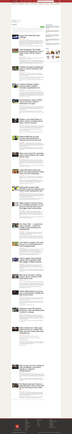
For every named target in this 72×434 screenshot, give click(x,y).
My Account (51, 422)
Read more (41, 45)
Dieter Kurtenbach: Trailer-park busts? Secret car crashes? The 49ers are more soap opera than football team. (31, 330)
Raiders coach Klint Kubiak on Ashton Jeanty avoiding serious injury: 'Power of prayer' (31, 121)
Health (27, 3)
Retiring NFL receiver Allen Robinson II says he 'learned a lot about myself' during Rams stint (31, 189)
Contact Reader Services (53, 421)
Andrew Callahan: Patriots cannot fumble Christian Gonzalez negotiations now (29, 86)
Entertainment (20, 3)
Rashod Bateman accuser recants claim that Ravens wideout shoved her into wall (30, 138)
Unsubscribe (52, 432)
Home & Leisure (33, 3)
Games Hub (57, 3)
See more (58, 60)
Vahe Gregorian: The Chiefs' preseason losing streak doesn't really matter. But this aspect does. (31, 52)
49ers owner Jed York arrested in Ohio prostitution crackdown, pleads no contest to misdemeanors (31, 368)
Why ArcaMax (51, 424)
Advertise (39, 432)
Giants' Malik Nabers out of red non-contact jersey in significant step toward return (31, 293)
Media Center (51, 425)
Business (14, 3)
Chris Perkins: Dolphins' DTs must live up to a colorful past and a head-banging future (31, 244)
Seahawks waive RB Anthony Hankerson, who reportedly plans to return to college (31, 310)
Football (23, 39)
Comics (38, 422)
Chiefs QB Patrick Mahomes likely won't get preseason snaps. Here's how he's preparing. (31, 172)
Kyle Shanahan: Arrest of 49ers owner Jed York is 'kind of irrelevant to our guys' (30, 102)
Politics (46, 3)
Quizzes (38, 425)
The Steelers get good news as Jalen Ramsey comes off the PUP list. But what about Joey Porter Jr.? (31, 386)
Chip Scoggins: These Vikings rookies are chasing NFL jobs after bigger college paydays (30, 260)
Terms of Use (48, 432)
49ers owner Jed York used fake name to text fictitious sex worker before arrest (31, 155)
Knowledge (41, 3)
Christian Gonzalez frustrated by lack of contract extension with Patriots (31, 69)
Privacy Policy (43, 432)
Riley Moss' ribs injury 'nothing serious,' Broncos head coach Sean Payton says (30, 276)
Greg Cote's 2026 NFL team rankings (29, 36)
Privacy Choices (57, 432)
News (38, 421)
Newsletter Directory (52, 427)
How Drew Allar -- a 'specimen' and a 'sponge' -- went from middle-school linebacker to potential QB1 (31, 226)
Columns (38, 424)
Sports (51, 3)
